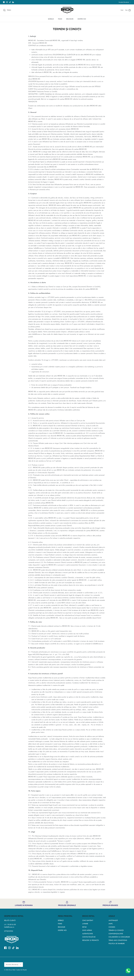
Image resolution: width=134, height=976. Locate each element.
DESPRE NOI (82, 19)
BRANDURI (69, 19)
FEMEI (60, 19)
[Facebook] (4, 2)
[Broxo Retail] (67, 10)
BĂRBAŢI (51, 19)
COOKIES (112, 927)
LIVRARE (85, 924)
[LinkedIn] (13, 2)
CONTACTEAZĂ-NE (88, 937)
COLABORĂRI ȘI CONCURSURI (119, 937)
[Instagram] (7, 2)
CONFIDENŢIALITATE (116, 934)
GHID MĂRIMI (87, 930)
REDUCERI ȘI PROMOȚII (90, 940)
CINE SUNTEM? (87, 920)
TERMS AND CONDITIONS (118, 940)
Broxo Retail (12, 970)
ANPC (111, 924)
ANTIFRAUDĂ (113, 920)
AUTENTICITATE (87, 934)
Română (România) (124, 2)
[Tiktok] (10, 2)
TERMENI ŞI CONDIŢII (116, 930)
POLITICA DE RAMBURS (117, 943)
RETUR (84, 927)
